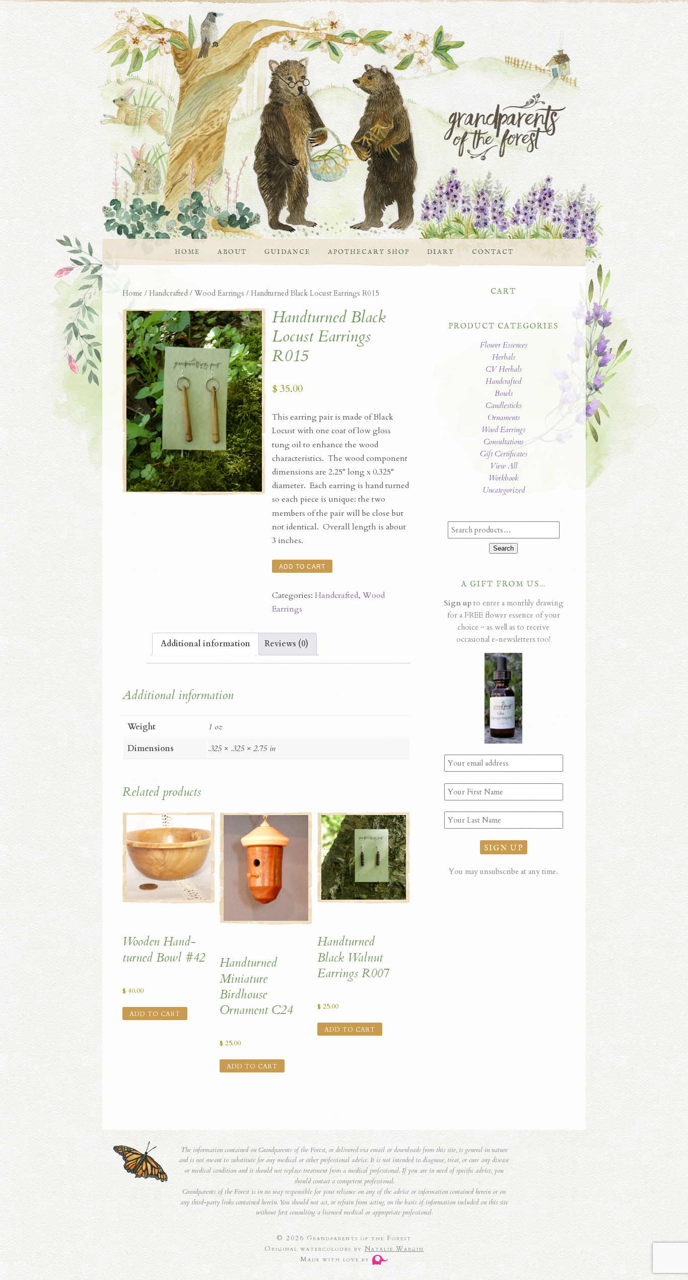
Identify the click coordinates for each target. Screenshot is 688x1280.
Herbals (503, 357)
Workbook (503, 478)
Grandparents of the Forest (334, 127)
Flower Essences (503, 345)
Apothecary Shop (368, 252)
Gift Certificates (503, 454)
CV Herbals (504, 369)
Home (187, 252)
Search (503, 548)
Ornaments (504, 418)
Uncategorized (504, 490)
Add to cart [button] (154, 1014)
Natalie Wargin (394, 1248)
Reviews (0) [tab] (286, 643)
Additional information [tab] (205, 643)
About (232, 252)
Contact (493, 252)
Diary (440, 252)
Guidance (287, 252)
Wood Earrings (219, 293)
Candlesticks (504, 405)
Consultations (503, 442)
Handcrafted (168, 293)
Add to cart (302, 566)
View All (503, 466)
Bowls (504, 393)
